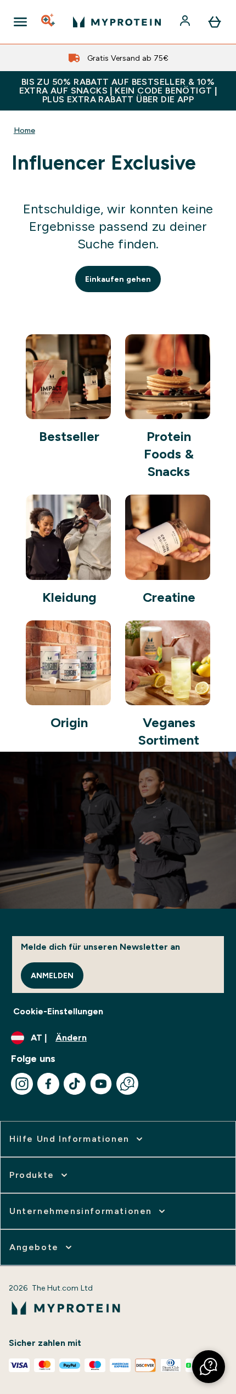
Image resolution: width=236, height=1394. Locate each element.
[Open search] (49, 22)
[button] (208, 1366)
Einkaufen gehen (118, 279)
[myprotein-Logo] (117, 22)
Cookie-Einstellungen (58, 1011)
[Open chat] (127, 1084)
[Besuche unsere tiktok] (75, 1084)
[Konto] (186, 22)
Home (24, 130)
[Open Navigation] (20, 22)
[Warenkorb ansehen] (214, 22)
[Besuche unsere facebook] (48, 1084)
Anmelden (52, 975)
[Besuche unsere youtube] (101, 1084)
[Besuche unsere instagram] (22, 1084)
